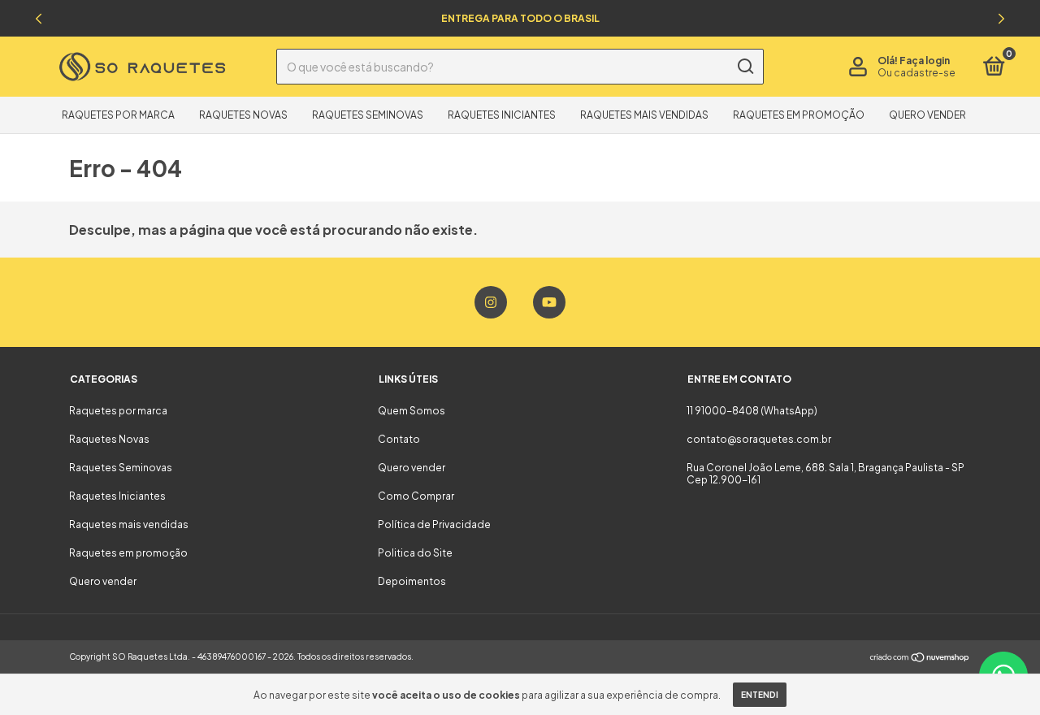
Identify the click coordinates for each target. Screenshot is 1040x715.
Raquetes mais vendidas (644, 115)
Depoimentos (412, 581)
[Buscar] (744, 66)
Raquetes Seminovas (367, 115)
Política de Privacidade (434, 524)
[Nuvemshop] (920, 658)
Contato (399, 439)
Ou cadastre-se (917, 73)
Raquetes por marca (118, 115)
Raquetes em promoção (798, 115)
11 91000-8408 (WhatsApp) (752, 411)
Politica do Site (415, 553)
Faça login (924, 60)
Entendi (759, 695)
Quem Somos (411, 411)
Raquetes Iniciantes (502, 115)
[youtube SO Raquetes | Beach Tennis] (549, 302)
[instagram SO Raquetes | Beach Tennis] (490, 302)
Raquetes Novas (243, 115)
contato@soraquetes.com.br (759, 439)
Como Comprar (416, 496)
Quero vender (927, 115)
